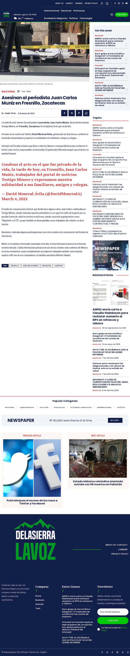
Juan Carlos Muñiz (31, 266)
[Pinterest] (79, 113)
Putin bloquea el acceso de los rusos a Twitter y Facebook (32, 502)
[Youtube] (126, 3)
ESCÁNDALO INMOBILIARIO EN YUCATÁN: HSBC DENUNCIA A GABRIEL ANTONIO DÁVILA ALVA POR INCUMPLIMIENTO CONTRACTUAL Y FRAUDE (109, 218)
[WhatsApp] (86, 113)
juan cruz (10, 113)
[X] (123, 3)
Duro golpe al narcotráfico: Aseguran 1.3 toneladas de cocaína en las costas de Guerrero (110, 57)
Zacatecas (58, 266)
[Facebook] (115, 3)
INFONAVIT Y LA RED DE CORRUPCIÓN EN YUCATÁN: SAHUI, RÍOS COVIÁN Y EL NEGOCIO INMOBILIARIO (110, 203)
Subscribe (112, 620)
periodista (46, 266)
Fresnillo (15, 266)
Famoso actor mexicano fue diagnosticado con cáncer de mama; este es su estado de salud (110, 101)
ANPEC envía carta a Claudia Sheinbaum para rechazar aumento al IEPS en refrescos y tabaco (110, 42)
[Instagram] (119, 3)
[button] (107, 3)
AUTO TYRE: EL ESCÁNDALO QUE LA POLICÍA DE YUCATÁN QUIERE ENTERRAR (110, 88)
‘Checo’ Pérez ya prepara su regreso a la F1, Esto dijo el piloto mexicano (110, 234)
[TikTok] (112, 652)
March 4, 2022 (15, 198)
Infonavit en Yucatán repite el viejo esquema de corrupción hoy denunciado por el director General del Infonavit (110, 73)
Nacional (8, 91)
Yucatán (99, 65)
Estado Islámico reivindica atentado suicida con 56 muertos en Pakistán (98, 483)
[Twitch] (117, 652)
